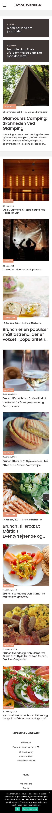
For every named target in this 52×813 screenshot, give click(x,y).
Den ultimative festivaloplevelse (22, 269)
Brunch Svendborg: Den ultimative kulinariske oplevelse (24, 595)
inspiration (11, 24)
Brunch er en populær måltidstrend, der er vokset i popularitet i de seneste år (25, 334)
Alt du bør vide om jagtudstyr (19, 29)
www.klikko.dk (28, 760)
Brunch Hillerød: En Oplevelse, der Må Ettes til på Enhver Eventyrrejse (25, 463)
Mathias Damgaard (37, 112)
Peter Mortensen (33, 323)
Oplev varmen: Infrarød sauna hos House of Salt (24, 211)
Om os (26, 788)
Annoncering (26, 783)
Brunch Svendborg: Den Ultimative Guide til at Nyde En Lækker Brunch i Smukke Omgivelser (25, 656)
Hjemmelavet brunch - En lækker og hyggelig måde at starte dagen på (25, 717)
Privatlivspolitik (30, 809)
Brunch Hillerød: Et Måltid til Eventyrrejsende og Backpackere (22, 531)
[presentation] (46, 497)
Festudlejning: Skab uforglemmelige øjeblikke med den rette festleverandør (24, 53)
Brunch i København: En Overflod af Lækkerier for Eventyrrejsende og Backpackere (24, 402)
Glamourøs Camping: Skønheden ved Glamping (25, 123)
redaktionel (10, 317)
